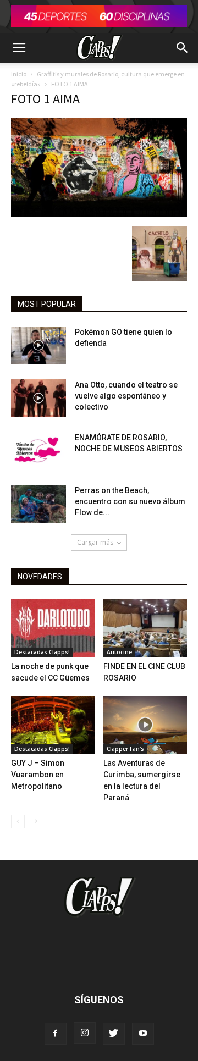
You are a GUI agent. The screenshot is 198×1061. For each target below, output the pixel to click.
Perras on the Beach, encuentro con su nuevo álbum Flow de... (130, 501)
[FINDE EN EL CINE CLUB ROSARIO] (145, 628)
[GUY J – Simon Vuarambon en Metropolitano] (53, 725)
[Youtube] (143, 1034)
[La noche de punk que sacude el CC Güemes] (53, 628)
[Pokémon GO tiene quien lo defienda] (38, 345)
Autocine (119, 652)
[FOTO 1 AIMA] (99, 214)
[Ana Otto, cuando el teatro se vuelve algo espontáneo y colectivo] (38, 398)
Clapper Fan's (125, 749)
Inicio (18, 74)
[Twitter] (114, 1034)
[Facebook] (56, 1034)
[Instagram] (85, 1033)
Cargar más (95, 542)
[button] (182, 48)
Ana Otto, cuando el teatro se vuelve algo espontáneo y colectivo (126, 395)
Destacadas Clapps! (42, 652)
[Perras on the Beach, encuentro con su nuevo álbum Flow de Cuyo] (38, 504)
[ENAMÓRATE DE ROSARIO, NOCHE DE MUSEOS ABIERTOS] (38, 451)
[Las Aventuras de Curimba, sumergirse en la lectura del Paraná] (145, 725)
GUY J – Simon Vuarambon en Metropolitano (37, 775)
